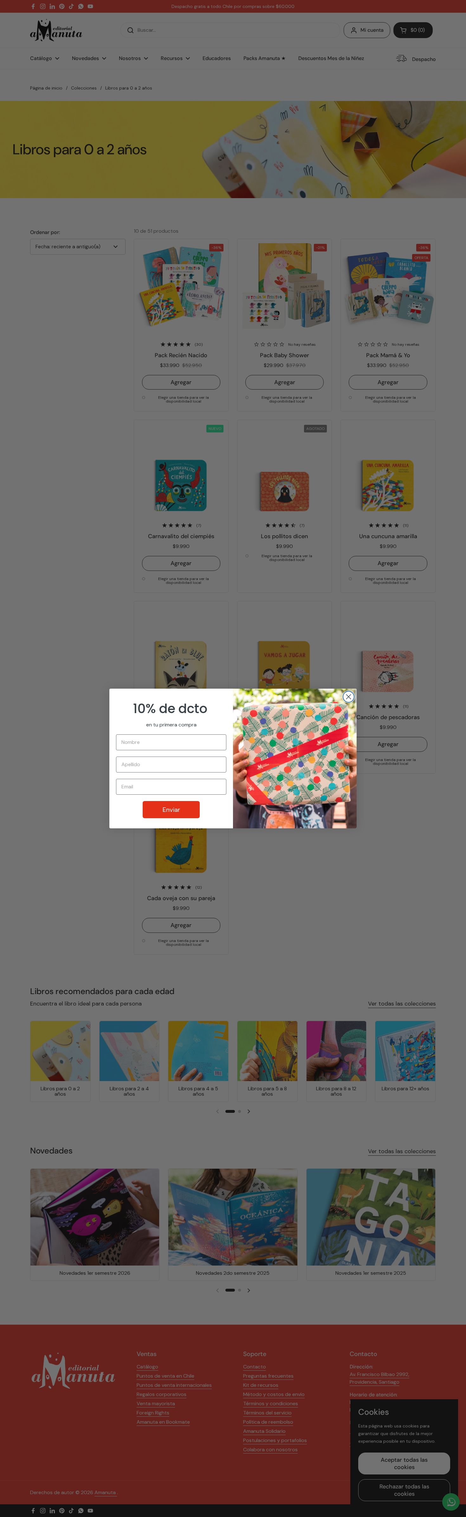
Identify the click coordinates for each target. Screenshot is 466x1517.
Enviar (171, 809)
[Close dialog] (348, 696)
